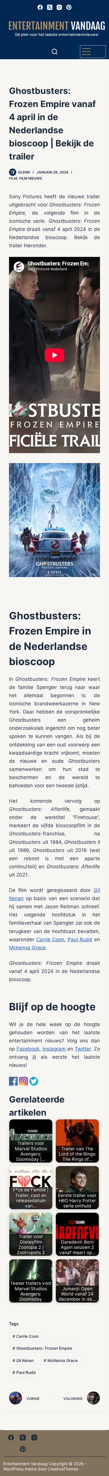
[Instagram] (59, 7)
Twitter (83, 1049)
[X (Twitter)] (49, 7)
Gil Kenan (23, 1360)
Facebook (28, 1049)
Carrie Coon (50, 939)
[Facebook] (40, 7)
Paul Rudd (80, 939)
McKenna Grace (61, 1360)
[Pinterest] (69, 7)
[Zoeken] (55, 52)
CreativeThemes (63, 1468)
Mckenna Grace (27, 948)
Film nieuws (30, 178)
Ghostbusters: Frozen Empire (42, 1348)
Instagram (54, 1049)
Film (13, 178)
